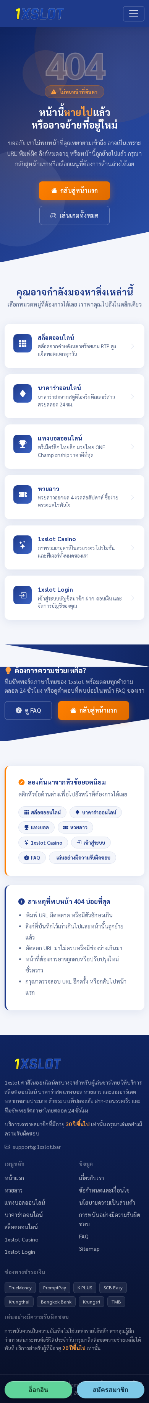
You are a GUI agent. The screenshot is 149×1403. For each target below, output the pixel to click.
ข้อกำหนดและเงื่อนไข (104, 1190)
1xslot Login (20, 1251)
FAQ (35, 857)
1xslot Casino (46, 842)
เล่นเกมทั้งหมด (79, 215)
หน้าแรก (14, 1178)
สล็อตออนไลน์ (46, 812)
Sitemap (89, 1248)
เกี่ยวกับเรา (91, 1178)
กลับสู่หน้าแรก (79, 190)
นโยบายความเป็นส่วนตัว (107, 1202)
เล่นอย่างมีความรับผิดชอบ (83, 857)
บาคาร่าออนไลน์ (99, 812)
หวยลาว (78, 827)
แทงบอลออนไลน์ (25, 1202)
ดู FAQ (33, 710)
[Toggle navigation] (133, 13)
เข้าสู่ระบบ (94, 842)
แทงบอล (40, 827)
